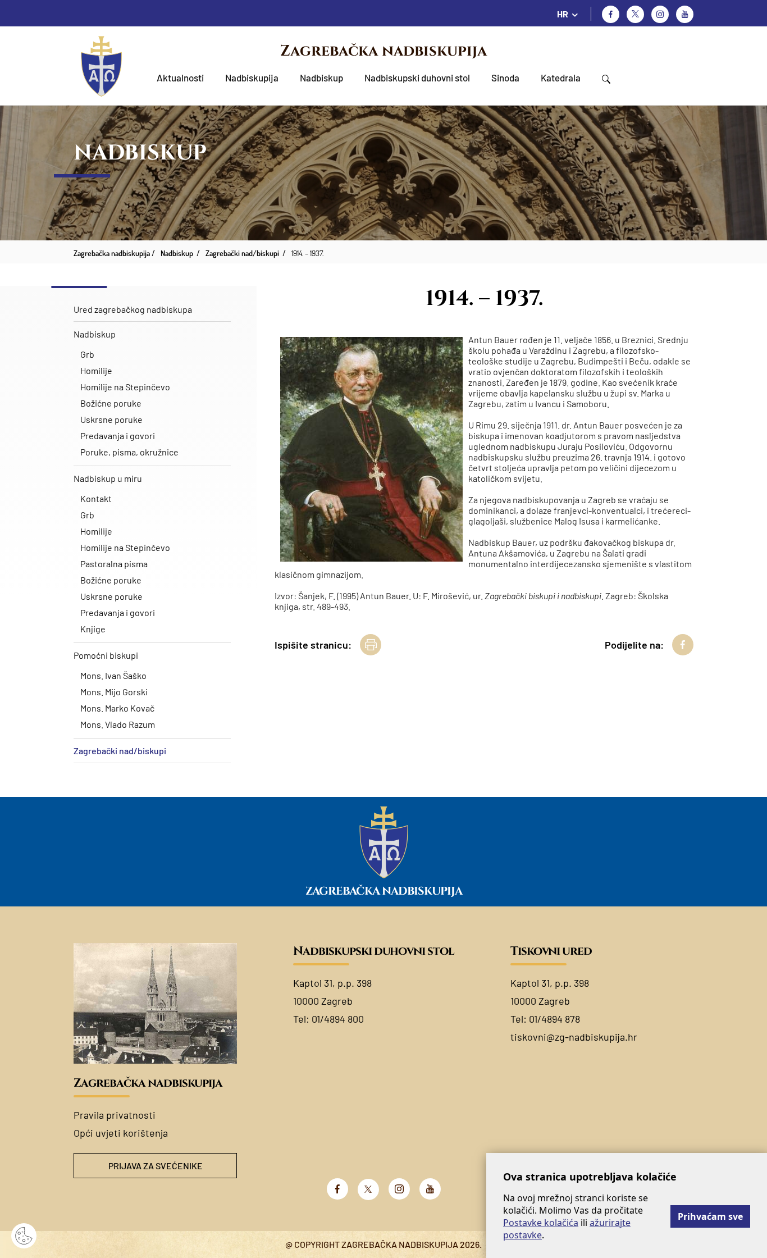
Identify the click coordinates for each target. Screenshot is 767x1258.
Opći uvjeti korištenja (121, 1133)
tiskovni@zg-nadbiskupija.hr (573, 1037)
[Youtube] (684, 14)
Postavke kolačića (540, 1222)
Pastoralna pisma (114, 563)
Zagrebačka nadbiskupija (383, 51)
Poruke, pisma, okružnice (129, 451)
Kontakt (96, 498)
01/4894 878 (554, 1019)
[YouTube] (430, 1189)
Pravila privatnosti (115, 1115)
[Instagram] (660, 14)
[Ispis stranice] (370, 644)
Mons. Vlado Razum (117, 724)
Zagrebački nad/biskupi (120, 750)
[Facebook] (610, 14)
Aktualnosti (180, 77)
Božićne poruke (110, 403)
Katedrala (561, 77)
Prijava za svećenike (155, 1165)
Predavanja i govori (117, 435)
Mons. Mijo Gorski (114, 691)
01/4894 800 (338, 1019)
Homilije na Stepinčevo (125, 386)
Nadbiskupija (252, 77)
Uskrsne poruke (111, 419)
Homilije (96, 370)
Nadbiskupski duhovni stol (417, 77)
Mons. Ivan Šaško (113, 675)
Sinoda (505, 77)
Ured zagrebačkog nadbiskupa (133, 309)
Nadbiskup (321, 77)
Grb (87, 354)
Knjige (93, 628)
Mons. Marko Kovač (117, 708)
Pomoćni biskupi (106, 655)
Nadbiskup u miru (108, 478)
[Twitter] (635, 14)
